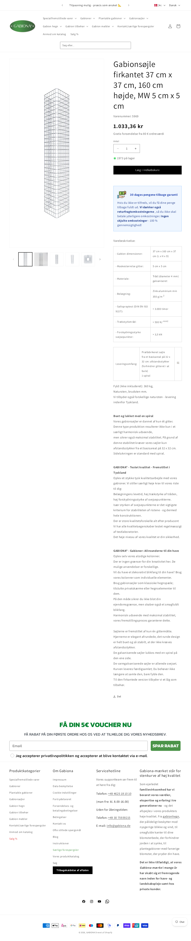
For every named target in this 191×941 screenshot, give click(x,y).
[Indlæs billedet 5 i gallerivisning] (88, 259)
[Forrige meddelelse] (62, 5)
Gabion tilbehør (19, 812)
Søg (55, 863)
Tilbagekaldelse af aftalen (73, 870)
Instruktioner (61, 843)
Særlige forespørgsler (66, 850)
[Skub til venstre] (13, 259)
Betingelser (60, 817)
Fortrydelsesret (62, 799)
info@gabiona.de (118, 826)
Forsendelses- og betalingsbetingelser (65, 808)
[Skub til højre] (100, 259)
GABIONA (90, 932)
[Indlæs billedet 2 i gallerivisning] (41, 259)
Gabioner (15, 786)
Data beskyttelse (63, 786)
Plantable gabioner (21, 792)
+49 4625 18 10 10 (119, 793)
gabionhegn (171, 816)
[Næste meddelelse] (129, 5)
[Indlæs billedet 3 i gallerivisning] (57, 259)
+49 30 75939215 (119, 818)
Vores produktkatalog (66, 856)
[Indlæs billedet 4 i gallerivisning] (72, 259)
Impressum (59, 779)
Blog (55, 836)
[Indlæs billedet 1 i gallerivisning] (25, 259)
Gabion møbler (18, 819)
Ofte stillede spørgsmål (67, 830)
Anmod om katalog (21, 832)
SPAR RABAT (166, 745)
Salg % (13, 838)
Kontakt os (59, 823)
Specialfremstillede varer (24, 779)
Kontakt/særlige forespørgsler (27, 825)
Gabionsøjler (17, 799)
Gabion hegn (17, 806)
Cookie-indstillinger (65, 792)
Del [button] (119, 696)
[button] (59, 18)
